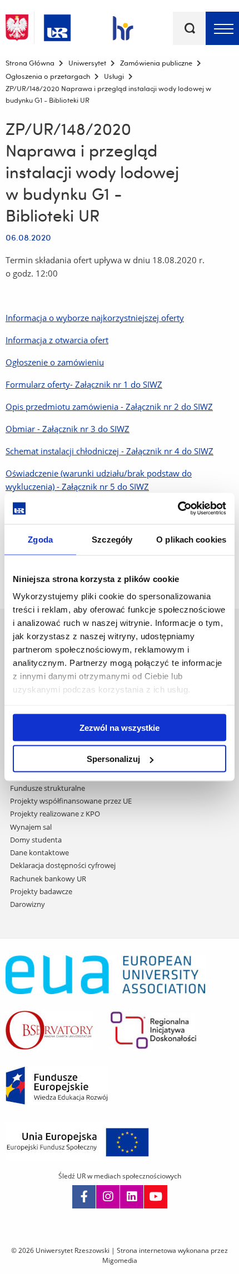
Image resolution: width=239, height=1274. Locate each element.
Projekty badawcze (41, 891)
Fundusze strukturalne (47, 788)
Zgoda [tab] (40, 539)
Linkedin (131, 1196)
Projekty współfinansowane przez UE (71, 801)
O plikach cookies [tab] (191, 539)
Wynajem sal (31, 827)
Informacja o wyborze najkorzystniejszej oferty (95, 317)
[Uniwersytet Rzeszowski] (57, 26)
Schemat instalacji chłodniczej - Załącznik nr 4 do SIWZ (109, 451)
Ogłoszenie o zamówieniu (55, 362)
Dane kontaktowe (39, 852)
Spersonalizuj (113, 759)
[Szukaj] (189, 28)
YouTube (155, 1196)
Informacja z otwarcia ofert (57, 339)
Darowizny (27, 904)
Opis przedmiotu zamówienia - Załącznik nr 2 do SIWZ (109, 406)
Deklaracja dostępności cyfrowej (63, 865)
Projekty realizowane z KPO (55, 814)
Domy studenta (36, 840)
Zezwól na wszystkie (119, 727)
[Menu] (222, 28)
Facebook (84, 1196)
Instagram (108, 1196)
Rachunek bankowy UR (48, 879)
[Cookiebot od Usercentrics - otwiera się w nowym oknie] (177, 508)
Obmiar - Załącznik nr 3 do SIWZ (68, 428)
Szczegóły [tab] (112, 539)
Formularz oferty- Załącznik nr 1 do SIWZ (84, 384)
